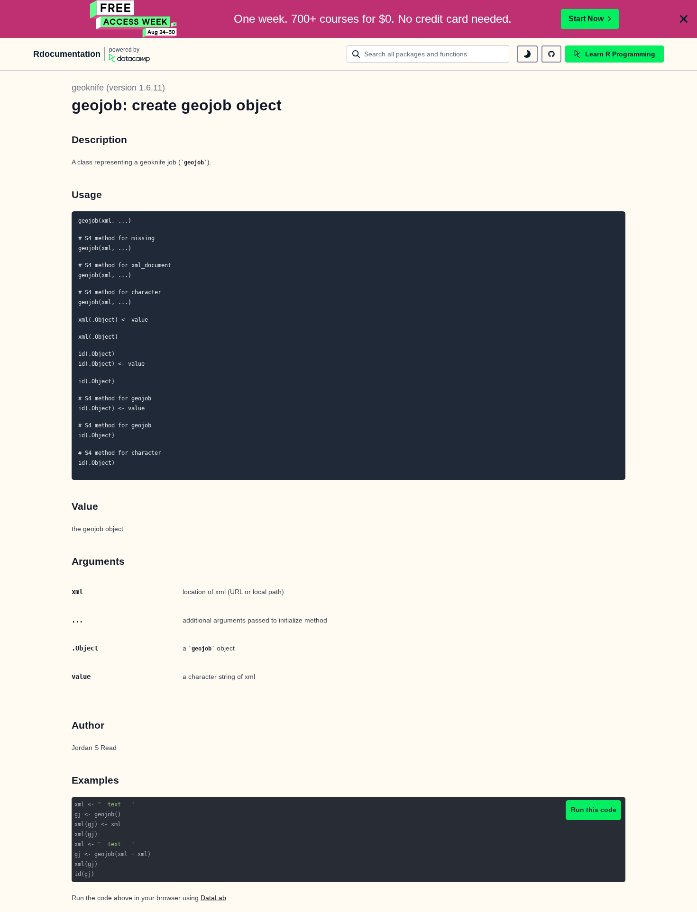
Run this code (593, 809)
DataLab (213, 898)
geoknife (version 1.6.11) (118, 87)
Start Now (586, 19)
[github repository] (551, 54)
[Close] (683, 18)
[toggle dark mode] (527, 54)
